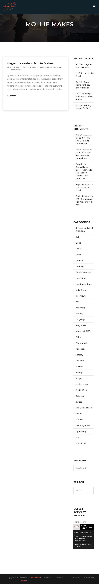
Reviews (79, 366)
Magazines (57, 67)
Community (89, 577)
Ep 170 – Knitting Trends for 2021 (83, 107)
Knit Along (80, 307)
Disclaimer (75, 577)
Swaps (79, 402)
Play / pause (76, 527)
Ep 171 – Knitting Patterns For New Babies (84, 96)
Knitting (79, 313)
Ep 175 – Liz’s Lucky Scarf (84, 187)
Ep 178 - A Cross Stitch (83, 533)
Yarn (78, 437)
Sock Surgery (82, 384)
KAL (77, 301)
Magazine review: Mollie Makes (30, 63)
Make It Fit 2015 (83, 331)
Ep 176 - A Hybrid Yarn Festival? (83, 545)
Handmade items (46, 67)
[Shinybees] (9, 7)
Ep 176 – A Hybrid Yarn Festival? (84, 66)
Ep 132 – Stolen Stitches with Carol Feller (84, 174)
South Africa (81, 390)
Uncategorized (83, 425)
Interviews (81, 296)
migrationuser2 (29, 67)
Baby (78, 237)
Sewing (79, 372)
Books (78, 248)
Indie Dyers (81, 290)
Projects (80, 360)
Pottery (79, 354)
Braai (78, 254)
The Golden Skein (84, 407)
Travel (79, 413)
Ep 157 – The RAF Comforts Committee (83, 141)
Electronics (81, 278)
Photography (82, 343)
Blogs (78, 243)
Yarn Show (81, 443)
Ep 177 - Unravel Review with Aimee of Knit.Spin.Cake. (83, 538)
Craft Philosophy (84, 272)
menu (90, 527)
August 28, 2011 (13, 67)
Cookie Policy (61, 577)
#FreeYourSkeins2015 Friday (84, 229)
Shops (79, 378)
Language (80, 319)
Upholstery (81, 431)
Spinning (80, 396)
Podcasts (80, 349)
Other (78, 337)
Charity (79, 260)
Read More (11, 96)
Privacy (47, 577)
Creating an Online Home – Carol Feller (83, 167)
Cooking (80, 266)
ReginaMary (81, 184)
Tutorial (79, 419)
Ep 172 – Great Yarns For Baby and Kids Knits (83, 85)
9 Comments (16, 70)
